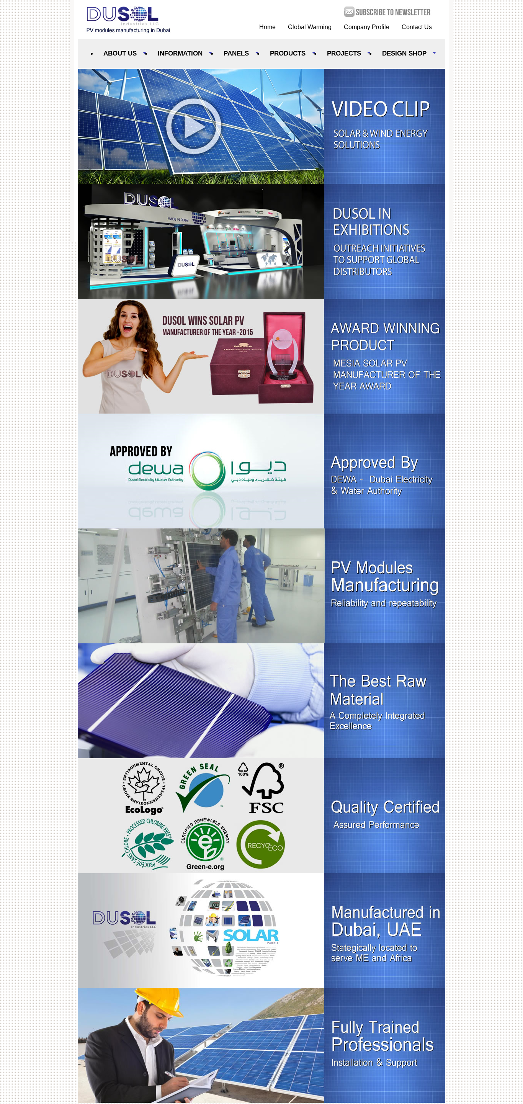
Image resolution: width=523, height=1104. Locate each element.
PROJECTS (340, 54)
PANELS (233, 54)
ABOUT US (117, 54)
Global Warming (310, 27)
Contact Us (417, 27)
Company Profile (366, 27)
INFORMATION (177, 54)
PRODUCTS (284, 54)
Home (267, 27)
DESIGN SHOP (401, 54)
